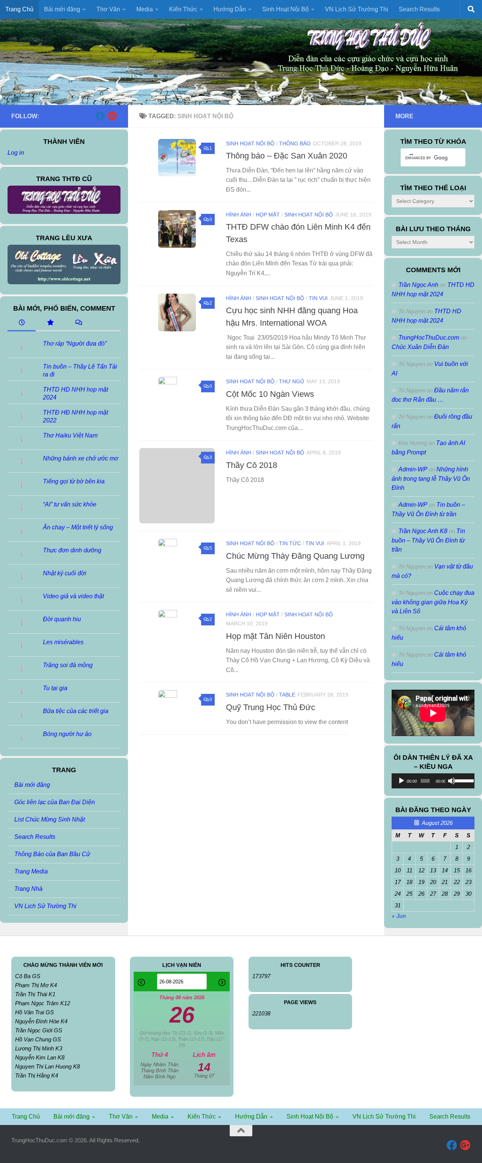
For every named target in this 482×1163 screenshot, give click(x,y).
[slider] (463, 780)
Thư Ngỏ (291, 381)
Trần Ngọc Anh (418, 285)
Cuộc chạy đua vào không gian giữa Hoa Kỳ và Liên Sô (433, 602)
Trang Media (31, 871)
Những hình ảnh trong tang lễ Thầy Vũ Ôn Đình (431, 478)
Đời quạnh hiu (62, 619)
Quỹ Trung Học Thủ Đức (270, 707)
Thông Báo (295, 143)
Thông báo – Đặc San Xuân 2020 (286, 155)
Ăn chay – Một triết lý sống (78, 527)
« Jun (399, 916)
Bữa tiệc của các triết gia (75, 711)
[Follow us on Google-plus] (112, 115)
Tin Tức (290, 543)
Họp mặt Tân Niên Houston (275, 636)
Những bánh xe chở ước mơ (80, 458)
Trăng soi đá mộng (68, 665)
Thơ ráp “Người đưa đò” (75, 343)
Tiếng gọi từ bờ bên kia (74, 481)
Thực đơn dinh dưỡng (72, 550)
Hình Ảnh (238, 215)
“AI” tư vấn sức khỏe (69, 504)
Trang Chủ (19, 9)
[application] (433, 780)
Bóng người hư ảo (67, 734)
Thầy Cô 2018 (251, 465)
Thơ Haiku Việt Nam (70, 435)
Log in (16, 152)
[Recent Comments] (78, 323)
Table (287, 695)
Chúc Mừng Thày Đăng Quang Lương (295, 556)
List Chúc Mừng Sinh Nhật (49, 819)
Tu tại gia (55, 688)
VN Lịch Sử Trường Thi (356, 9)
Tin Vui (318, 298)
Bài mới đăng (32, 785)
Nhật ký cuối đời (64, 573)
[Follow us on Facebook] (100, 115)
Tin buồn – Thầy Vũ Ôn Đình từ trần (428, 540)
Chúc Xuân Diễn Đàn (420, 347)
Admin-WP (412, 469)
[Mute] (451, 781)
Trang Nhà (28, 889)
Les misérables (63, 642)
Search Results (419, 9)
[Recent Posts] (22, 323)
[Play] (401, 781)
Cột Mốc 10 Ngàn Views (270, 394)
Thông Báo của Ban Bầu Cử (52, 854)
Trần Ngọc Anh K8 (422, 531)
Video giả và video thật (73, 596)
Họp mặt (268, 215)
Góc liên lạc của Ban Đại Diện (54, 802)
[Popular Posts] (50, 323)
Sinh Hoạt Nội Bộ (250, 143)
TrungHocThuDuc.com (428, 337)
